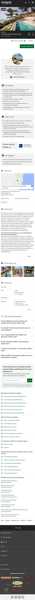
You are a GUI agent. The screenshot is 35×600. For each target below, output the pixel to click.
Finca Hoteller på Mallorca (9, 457)
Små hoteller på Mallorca (9, 473)
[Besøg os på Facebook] (12, 597)
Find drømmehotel (6, 533)
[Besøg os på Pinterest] (19, 597)
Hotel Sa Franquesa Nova (7, 495)
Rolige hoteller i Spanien (9, 427)
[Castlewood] (6, 590)
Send (29, 380)
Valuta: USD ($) (5, 569)
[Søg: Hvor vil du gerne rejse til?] (26, 2)
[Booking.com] (17, 578)
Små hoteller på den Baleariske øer (11, 409)
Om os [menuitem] (2, 546)
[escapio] (6, 2)
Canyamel (29, 520)
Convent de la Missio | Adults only (10, 514)
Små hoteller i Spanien (8, 430)
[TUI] (29, 577)
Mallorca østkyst (7, 444)
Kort (29, 35)
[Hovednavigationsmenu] (33, 2)
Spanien (8, 520)
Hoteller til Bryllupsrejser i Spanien (11, 433)
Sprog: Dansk (4, 564)
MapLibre (5, 186)
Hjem (2, 520)
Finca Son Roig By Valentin (8, 505)
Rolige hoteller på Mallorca (9, 466)
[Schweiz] (29, 584)
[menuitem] (17, 537)
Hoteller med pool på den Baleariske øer (13, 406)
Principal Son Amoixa (6, 490)
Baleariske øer (15, 520)
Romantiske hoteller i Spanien (10, 437)
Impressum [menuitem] (4, 555)
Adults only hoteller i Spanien (10, 420)
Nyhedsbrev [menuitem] (4, 551)
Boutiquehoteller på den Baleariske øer (13, 413)
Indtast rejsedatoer (27, 46)
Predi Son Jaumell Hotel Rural (9, 480)
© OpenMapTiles (12, 186)
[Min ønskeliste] (29, 2)
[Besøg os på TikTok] (23, 597)
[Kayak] (6, 578)
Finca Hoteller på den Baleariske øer (12, 399)
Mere (29, 256)
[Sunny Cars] (17, 584)
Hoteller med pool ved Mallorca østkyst (13, 460)
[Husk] (32, 9)
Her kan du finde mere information (22, 386)
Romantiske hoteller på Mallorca (11, 463)
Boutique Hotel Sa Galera (7, 485)
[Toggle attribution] (32, 186)
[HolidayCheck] (6, 584)
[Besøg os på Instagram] (15, 597)
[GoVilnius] (17, 590)
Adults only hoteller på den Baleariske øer (13, 396)
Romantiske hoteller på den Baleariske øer (13, 403)
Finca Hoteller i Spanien (8, 423)
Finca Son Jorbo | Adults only (8, 500)
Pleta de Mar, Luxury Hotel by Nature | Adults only (14, 509)
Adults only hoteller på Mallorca (11, 470)
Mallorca (5, 447)
